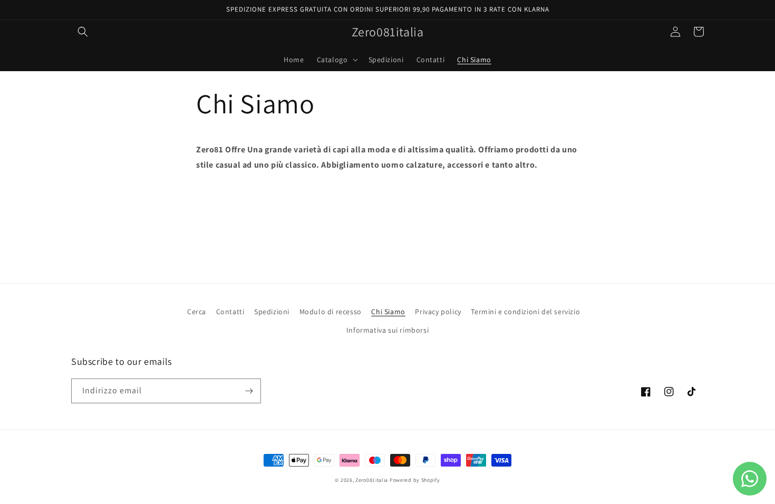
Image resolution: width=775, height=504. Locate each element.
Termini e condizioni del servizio (525, 311)
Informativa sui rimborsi (387, 330)
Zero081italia (371, 480)
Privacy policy (438, 311)
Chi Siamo (388, 311)
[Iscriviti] (248, 391)
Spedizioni (271, 311)
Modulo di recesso (330, 311)
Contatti (230, 311)
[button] (82, 31)
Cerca (196, 311)
